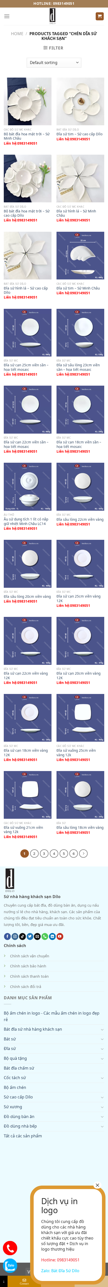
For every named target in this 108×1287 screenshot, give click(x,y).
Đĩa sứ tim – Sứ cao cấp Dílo (79, 134)
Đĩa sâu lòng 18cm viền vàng (80, 827)
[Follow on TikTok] (22, 936)
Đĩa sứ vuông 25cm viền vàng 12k (76, 752)
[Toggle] (102, 1029)
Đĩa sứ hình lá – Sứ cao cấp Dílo (26, 290)
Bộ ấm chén (15, 1087)
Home (17, 33)
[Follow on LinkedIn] (52, 936)
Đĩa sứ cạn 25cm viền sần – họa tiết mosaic (26, 367)
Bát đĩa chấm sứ (19, 1068)
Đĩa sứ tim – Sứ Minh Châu (78, 288)
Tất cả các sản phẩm (23, 1136)
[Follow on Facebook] (7, 936)
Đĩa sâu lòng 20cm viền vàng (27, 596)
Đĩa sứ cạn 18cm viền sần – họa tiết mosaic (79, 444)
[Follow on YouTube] (60, 936)
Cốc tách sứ (15, 1077)
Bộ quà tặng (15, 1058)
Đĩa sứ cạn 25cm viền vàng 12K (78, 598)
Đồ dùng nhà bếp (20, 1126)
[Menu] (7, 16)
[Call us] (44, 936)
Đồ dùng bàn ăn (19, 1116)
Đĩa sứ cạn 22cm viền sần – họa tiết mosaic (26, 444)
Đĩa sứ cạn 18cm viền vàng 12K (26, 752)
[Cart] (100, 16)
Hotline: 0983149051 (53, 3)
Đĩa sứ (10, 1048)
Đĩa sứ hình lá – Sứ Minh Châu (76, 213)
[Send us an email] (37, 936)
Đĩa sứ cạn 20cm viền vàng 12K (78, 675)
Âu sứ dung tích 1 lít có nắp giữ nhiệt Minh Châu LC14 (26, 521)
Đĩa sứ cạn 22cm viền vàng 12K (26, 675)
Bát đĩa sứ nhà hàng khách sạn (33, 1029)
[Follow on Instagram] (15, 936)
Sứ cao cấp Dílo (18, 1097)
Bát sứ (10, 1039)
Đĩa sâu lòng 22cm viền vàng (80, 519)
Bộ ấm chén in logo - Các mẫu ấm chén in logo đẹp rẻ (51, 1016)
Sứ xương (13, 1106)
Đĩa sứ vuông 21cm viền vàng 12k (23, 829)
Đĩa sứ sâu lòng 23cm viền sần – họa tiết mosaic (78, 367)
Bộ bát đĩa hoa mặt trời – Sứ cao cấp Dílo (26, 213)
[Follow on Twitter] (30, 936)
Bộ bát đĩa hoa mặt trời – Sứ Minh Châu (26, 136)
